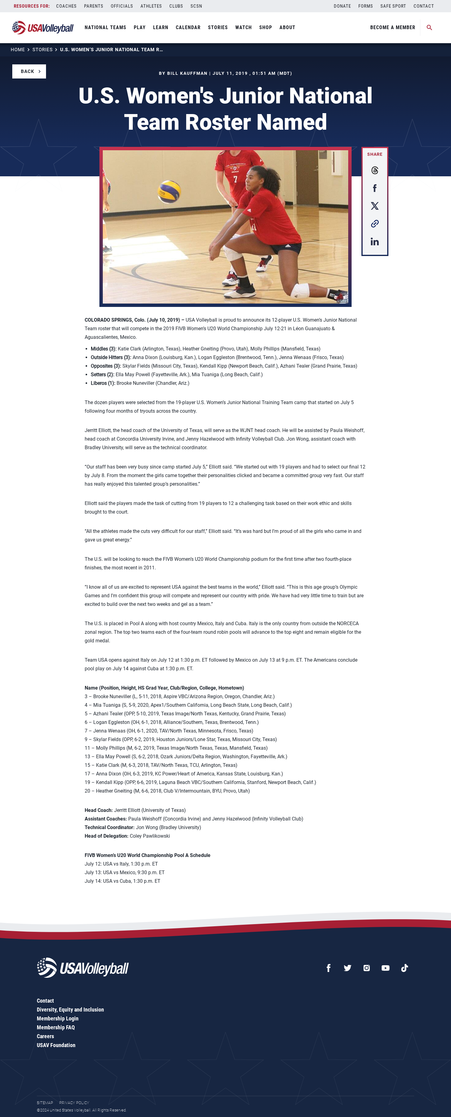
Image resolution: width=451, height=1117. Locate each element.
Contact (424, 6)
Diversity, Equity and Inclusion (70, 1009)
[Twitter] (348, 968)
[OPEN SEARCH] (429, 27)
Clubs (176, 6)
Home (18, 49)
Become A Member (392, 27)
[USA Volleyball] (43, 27)
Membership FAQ (56, 1027)
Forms (365, 6)
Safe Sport (393, 6)
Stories (218, 27)
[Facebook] (329, 968)
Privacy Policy (74, 1102)
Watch (243, 27)
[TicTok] (405, 968)
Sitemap (45, 1102)
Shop (265, 27)
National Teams (105, 27)
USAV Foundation (56, 1045)
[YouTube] (386, 968)
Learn (160, 27)
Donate (342, 6)
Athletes (151, 6)
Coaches (66, 6)
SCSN (196, 6)
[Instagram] (367, 968)
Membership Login (58, 1018)
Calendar (188, 27)
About (287, 27)
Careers (45, 1036)
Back (27, 71)
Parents (93, 6)
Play (140, 27)
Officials (122, 6)
